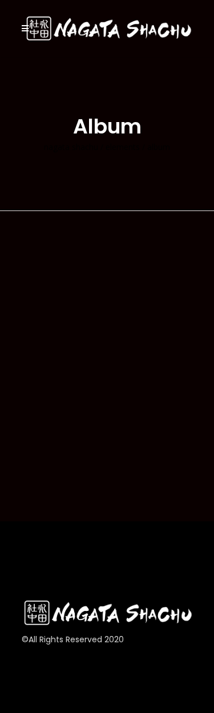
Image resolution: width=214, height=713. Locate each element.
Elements (123, 147)
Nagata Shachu (71, 147)
